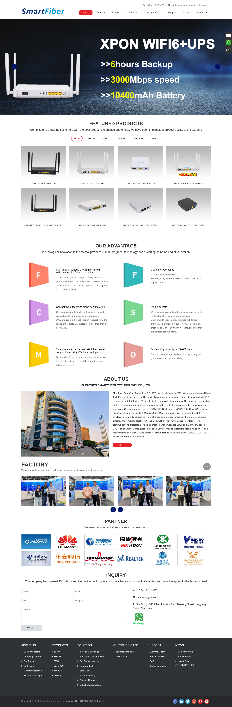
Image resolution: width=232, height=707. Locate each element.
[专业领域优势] (38, 275)
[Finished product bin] (43, 491)
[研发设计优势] (133, 312)
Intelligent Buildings (89, 651)
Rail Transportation (89, 661)
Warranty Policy (157, 651)
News (186, 12)
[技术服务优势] (38, 355)
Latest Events (184, 661)
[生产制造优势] (133, 355)
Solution (132, 12)
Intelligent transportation (92, 656)
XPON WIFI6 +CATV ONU (92, 183)
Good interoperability (162, 269)
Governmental (123, 656)
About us (101, 12)
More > (122, 445)
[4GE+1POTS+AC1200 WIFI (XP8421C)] (43, 205)
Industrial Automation (90, 685)
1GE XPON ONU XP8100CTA (140, 183)
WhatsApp (139, 623)
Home (86, 12)
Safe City (84, 670)
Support (172, 12)
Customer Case (152, 12)
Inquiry (205, 5)
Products (117, 12)
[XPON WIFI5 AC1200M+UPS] (188, 163)
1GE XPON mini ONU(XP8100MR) (140, 225)
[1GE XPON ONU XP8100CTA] (140, 163)
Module (121, 138)
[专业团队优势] (133, 275)
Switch (155, 138)
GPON (91, 138)
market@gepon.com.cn (183, 5)
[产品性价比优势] (38, 312)
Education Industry (125, 651)
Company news (185, 651)
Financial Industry (88, 680)
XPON (77, 138)
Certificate (29, 666)
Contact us (202, 12)
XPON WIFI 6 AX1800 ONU (43, 183)
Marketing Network (33, 670)
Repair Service (157, 656)
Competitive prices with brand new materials (80, 307)
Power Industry (87, 666)
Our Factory (30, 661)
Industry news (185, 656)
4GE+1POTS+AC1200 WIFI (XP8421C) (43, 225)
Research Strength (33, 675)
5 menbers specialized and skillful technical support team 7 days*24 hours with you (80, 351)
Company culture (32, 656)
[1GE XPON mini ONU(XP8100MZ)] (188, 205)
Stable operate (159, 307)
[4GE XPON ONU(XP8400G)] (91, 205)
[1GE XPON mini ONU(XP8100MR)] (140, 205)
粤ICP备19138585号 (94, 701)
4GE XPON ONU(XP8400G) (92, 225)
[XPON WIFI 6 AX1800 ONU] (43, 163)
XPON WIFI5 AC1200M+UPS (188, 183)
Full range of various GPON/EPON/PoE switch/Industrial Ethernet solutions (78, 271)
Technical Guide (158, 666)
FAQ (152, 661)
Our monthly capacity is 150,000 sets (171, 349)
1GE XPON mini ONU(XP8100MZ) (188, 225)
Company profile (32, 651)
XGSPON (138, 138)
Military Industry (87, 675)
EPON (106, 138)
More (207, 467)
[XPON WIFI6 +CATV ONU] (91, 163)
